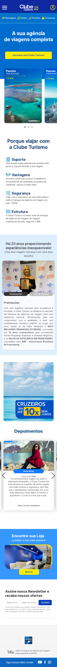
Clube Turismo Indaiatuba (29, 505)
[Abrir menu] (4, 8)
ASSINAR (45, 602)
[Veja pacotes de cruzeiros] (28, 392)
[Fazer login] (52, 7)
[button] (4, 475)
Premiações (16, 294)
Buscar (29, 571)
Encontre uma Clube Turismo (28, 55)
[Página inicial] (29, 8)
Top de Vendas (41, 294)
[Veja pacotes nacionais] (23, 95)
